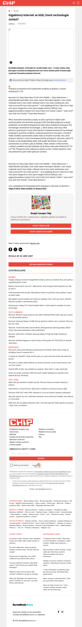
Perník (42, 514)
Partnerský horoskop (61, 501)
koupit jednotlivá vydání (41, 232)
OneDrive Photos (28, 523)
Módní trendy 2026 (28, 505)
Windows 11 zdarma (64, 523)
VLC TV (20, 527)
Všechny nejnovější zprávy (41, 264)
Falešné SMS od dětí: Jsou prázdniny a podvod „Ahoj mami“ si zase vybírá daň (38, 369)
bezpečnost (14, 347)
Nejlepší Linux (46, 527)
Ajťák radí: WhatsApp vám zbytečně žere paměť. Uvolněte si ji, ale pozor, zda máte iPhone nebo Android (23, 581)
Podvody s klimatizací (32, 527)
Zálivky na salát (54, 512)
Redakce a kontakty (46, 429)
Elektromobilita (66, 525)
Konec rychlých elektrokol (47, 521)
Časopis (16, 11)
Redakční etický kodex (47, 432)
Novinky (12, 277)
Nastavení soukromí (17, 439)
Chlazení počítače (31, 521)
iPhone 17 (12, 527)
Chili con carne (30, 512)
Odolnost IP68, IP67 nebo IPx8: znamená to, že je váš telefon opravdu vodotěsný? (40, 393)
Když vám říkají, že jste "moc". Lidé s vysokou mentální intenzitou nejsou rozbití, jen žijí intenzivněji (55, 587)
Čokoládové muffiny (60, 510)
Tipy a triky (13, 380)
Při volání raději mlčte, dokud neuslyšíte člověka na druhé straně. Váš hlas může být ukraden (24, 550)
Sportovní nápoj (41, 512)
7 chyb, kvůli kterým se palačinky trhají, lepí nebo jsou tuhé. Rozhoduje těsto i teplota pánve (56, 572)
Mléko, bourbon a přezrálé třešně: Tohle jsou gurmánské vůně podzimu (56, 580)
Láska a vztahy (40, 503)
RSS (40, 437)
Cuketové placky (66, 512)
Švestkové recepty (57, 514)
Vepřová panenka (31, 510)
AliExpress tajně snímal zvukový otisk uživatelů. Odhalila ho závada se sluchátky (23, 573)
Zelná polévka (15, 514)
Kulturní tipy (51, 503)
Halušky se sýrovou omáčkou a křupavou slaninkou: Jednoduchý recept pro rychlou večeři (57, 563)
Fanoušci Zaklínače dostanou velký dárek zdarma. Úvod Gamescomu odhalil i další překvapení (23, 565)
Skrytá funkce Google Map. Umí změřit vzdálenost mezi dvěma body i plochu (22, 557)
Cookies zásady (15, 445)
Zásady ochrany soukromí (19, 442)
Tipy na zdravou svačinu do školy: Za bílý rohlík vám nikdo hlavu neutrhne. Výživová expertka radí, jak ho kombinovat (57, 553)
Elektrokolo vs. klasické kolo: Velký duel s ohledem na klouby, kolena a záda (38, 389)
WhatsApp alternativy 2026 (45, 505)
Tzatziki (24, 514)
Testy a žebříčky (16, 312)
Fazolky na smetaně (45, 510)
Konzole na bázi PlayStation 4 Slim (47, 525)
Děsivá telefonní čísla (31, 501)
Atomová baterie (28, 525)
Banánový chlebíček (16, 512)
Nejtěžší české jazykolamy (24, 503)
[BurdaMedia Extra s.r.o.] (21, 422)
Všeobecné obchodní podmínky (21, 437)
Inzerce (41, 434)
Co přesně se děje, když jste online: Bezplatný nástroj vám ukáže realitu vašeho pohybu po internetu (24, 541)
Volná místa (13, 432)
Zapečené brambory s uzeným (26, 516)
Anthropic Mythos (15, 525)
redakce (12, 24)
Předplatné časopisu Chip (19, 429)
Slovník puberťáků (46, 501)
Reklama (12, 434)
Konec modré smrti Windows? (46, 523)
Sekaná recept (34, 514)
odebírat (41, 458)
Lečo (48, 514)
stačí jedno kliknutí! (59, 80)
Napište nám (35, 243)
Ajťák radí (60, 503)
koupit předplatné (41, 226)
